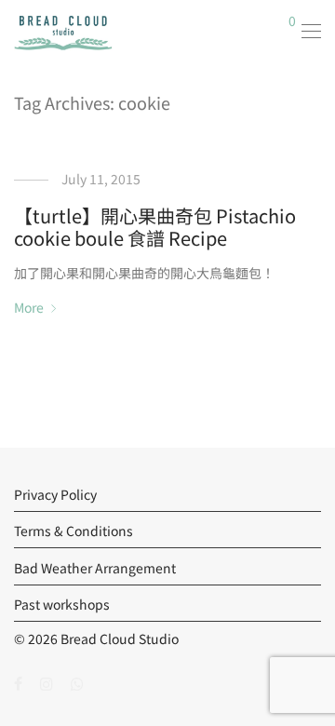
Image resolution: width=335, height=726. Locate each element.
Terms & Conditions (73, 530)
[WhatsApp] (77, 682)
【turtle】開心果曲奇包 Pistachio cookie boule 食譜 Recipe (155, 226)
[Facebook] (18, 682)
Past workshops (62, 604)
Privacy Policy (55, 494)
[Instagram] (46, 682)
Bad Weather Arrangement (95, 567)
